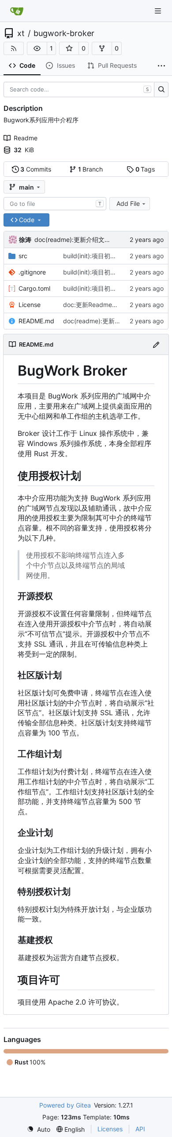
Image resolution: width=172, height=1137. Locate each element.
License (30, 304)
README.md (36, 321)
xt (21, 33)
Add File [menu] (128, 203)
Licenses (110, 1129)
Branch (90, 169)
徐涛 (25, 239)
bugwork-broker (64, 33)
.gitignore (32, 272)
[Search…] (161, 90)
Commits (35, 169)
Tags (145, 169)
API (140, 1129)
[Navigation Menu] (159, 11)
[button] (37, 48)
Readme (25, 138)
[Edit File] (156, 344)
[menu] (38, 1129)
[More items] (161, 66)
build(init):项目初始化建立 (99, 256)
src (23, 256)
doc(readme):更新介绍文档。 (75, 239)
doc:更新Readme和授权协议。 (106, 304)
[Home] (16, 11)
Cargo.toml (34, 288)
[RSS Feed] (14, 48)
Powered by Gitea (65, 1105)
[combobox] (55, 203)
